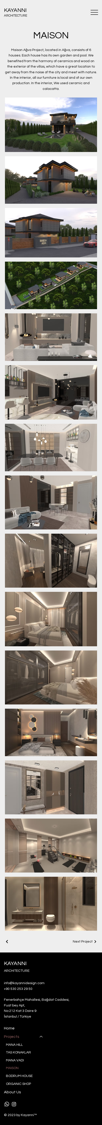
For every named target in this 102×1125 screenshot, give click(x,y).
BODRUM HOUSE (19, 1076)
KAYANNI (15, 10)
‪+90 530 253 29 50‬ (18, 989)
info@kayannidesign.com (24, 983)
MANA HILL (14, 1045)
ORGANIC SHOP (18, 1084)
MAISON (12, 1068)
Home (9, 1028)
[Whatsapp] (7, 1104)
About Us (12, 1092)
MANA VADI (15, 1060)
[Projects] (41, 1036)
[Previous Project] (7, 942)
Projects (11, 1037)
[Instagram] (14, 1104)
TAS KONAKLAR (18, 1052)
